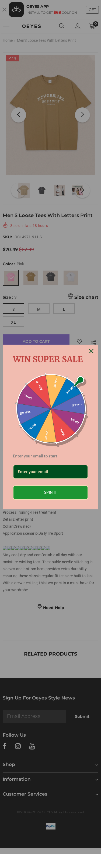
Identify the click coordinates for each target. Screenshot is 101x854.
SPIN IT (50, 492)
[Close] (91, 351)
